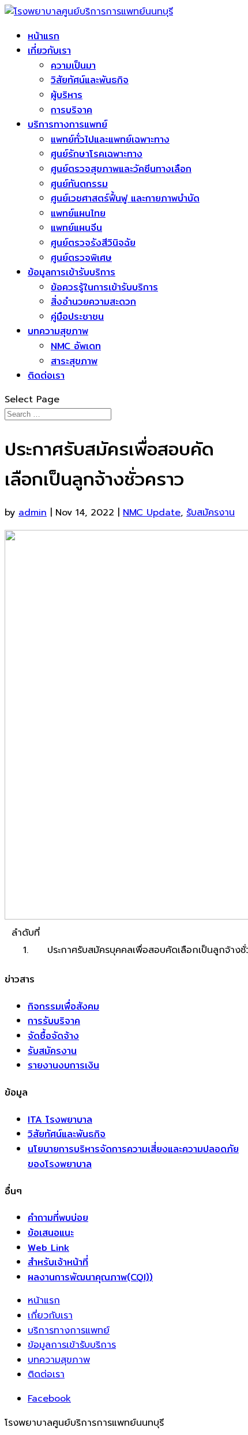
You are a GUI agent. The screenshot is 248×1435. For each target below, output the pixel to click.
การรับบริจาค (54, 1021)
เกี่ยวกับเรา (49, 50)
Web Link (48, 1247)
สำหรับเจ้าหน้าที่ (58, 1262)
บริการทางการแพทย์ (67, 124)
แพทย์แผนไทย (78, 213)
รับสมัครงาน (210, 513)
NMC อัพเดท (76, 346)
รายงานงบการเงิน (63, 1065)
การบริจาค (71, 110)
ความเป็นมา (73, 65)
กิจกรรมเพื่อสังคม (63, 1006)
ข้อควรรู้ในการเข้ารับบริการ (104, 287)
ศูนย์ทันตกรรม (79, 184)
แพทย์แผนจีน (76, 228)
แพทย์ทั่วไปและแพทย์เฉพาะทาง (110, 139)
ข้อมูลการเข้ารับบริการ (71, 272)
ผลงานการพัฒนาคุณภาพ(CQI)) (90, 1277)
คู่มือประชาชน (77, 316)
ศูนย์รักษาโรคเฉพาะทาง (96, 154)
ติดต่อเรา (46, 375)
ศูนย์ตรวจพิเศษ (81, 258)
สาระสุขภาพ (74, 361)
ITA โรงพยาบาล (60, 1119)
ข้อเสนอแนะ (51, 1232)
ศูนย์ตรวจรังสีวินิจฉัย (93, 243)
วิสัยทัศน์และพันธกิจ (90, 80)
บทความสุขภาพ (58, 331)
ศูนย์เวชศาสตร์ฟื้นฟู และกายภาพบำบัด (125, 198)
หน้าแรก (43, 36)
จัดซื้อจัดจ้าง (53, 1036)
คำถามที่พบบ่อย (58, 1217)
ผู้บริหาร (66, 95)
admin (32, 513)
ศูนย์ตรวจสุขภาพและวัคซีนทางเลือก (121, 169)
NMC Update (152, 513)
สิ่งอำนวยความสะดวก (93, 301)
